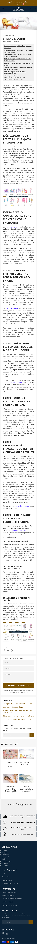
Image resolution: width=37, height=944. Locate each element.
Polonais (5, 863)
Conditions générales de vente (12, 899)
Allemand (5, 855)
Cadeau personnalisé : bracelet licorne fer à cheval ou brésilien (18, 68)
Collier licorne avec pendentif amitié (15, 77)
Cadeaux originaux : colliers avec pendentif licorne (15, 73)
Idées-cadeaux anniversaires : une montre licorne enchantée (18, 51)
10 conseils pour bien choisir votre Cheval (18, 716)
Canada (5, 865)
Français (5, 850)
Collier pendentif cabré (11, 76)
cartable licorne (12, 309)
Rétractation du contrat (9, 905)
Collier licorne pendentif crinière (14, 79)
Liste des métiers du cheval (13, 707)
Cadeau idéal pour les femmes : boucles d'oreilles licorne (17, 60)
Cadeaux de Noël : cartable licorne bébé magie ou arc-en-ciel (17, 55)
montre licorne (12, 227)
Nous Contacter (7, 880)
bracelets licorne (22, 506)
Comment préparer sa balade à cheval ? (18, 719)
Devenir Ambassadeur (9, 892)
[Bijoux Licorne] (18, 641)
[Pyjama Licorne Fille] (18, 205)
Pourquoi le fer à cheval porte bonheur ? (18, 704)
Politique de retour (8, 895)
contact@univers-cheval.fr (10, 883)
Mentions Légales (8, 902)
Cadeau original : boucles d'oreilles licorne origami (18, 64)
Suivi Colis (5, 877)
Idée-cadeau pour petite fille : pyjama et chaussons (17, 47)
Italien (4, 859)
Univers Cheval (11, 939)
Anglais (4, 852)
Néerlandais (6, 861)
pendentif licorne (19, 530)
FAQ (3, 874)
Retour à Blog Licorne (19, 804)
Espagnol (5, 857)
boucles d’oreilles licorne (12, 382)
